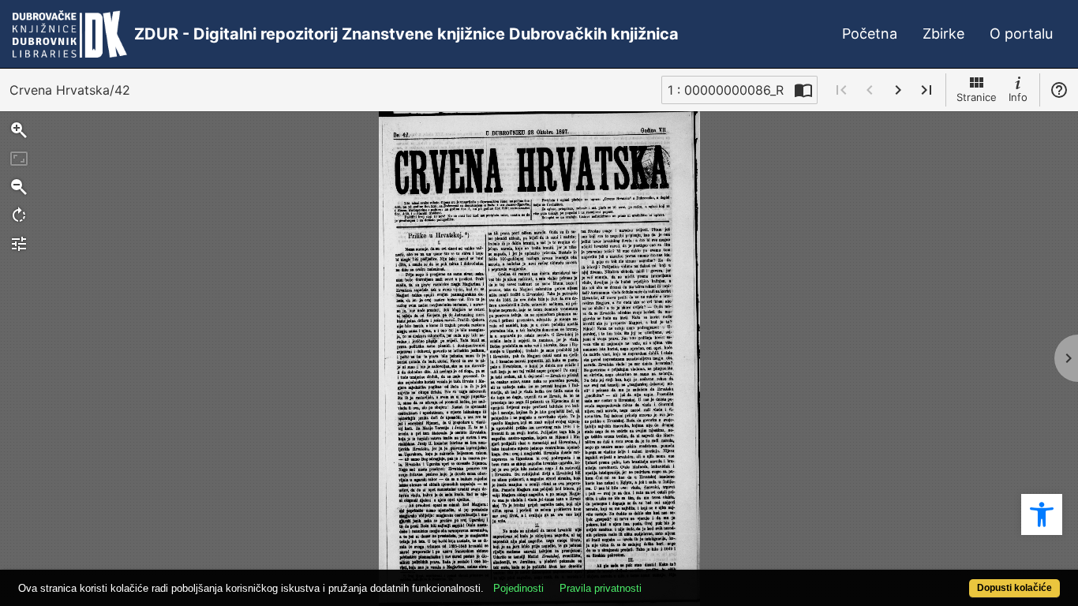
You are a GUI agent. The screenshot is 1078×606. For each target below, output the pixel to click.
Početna (869, 33)
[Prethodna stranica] (869, 90)
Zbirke (943, 33)
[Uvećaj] (19, 130)
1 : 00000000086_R (726, 90)
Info (1018, 97)
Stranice (976, 97)
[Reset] (19, 158)
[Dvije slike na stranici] (803, 90)
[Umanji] (19, 187)
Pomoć (1059, 90)
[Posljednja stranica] (926, 90)
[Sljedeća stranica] (898, 90)
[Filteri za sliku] (19, 244)
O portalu (1021, 33)
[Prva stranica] (841, 90)
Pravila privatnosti (601, 588)
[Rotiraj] (19, 215)
